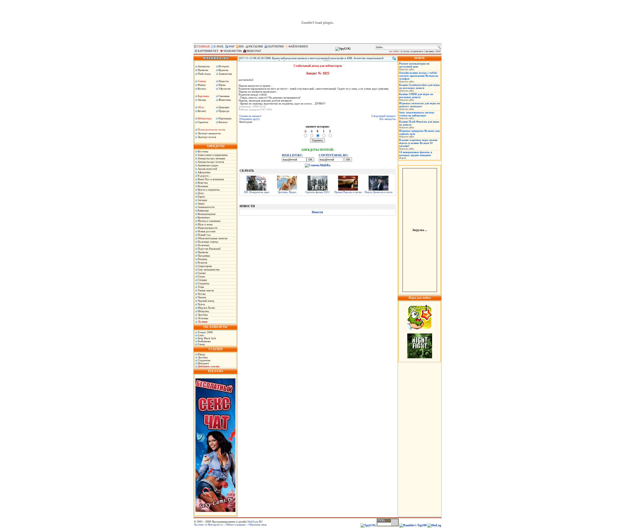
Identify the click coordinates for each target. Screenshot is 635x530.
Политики (203, 245)
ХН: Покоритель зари (256, 192)
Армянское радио (208, 165)
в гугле (405, 51)
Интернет (203, 363)
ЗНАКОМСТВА (232, 50)
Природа (224, 110)
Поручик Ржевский (209, 248)
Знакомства (225, 73)
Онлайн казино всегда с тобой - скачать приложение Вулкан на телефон (418, 75)
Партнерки (225, 118)
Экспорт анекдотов (209, 133)
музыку (429, 51)
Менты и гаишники (209, 220)
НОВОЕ (419, 58)
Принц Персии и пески (348, 192)
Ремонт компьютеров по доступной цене (414, 65)
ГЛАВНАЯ (203, 46)
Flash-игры (204, 73)
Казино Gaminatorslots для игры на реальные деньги (419, 86)
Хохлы (201, 293)
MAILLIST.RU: (292, 155)
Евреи (201, 196)
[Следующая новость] (394, 58)
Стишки (202, 279)
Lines (201, 335)
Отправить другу (249, 118)
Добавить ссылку (209, 366)
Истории (224, 66)
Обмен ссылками (236, 524)
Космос (202, 88)
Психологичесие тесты (211, 129)
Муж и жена (205, 224)
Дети (201, 193)
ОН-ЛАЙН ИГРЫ (215, 327)
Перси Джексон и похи (378, 192)
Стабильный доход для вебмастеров (317, 65)
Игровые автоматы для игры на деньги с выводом (419, 105)
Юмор (201, 354)
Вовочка (203, 182)
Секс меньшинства (209, 269)
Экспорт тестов (207, 136)
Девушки (224, 107)
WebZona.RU (255, 521)
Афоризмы (204, 172)
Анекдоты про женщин (211, 158)
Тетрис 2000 (205, 332)
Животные (225, 99)
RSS (241, 46)
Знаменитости (206, 206)
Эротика (203, 314)
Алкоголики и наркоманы (212, 154)
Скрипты (203, 122)
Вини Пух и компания (211, 179)
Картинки (203, 96)
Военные (203, 186)
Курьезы (223, 69)
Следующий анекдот (383, 115)
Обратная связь (258, 524)
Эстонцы (203, 318)
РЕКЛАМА (215, 371)
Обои (201, 107)
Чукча (201, 304)
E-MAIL (219, 46)
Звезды (202, 99)
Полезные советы (208, 241)
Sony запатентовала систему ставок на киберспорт (417, 114)
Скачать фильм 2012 (317, 192)
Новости (224, 81)
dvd (438, 51)
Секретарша (205, 266)
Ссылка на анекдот (250, 115)
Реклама (202, 259)
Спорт (201, 276)
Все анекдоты (388, 118)
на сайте (394, 51)
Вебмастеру (205, 118)
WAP (231, 46)
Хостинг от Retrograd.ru (208, 524)
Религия (202, 262)
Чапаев (202, 297)
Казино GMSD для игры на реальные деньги (416, 96)
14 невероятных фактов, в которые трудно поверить (415, 154)
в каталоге (417, 51)
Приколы (203, 69)
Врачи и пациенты (209, 189)
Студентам (204, 360)
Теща (201, 286)
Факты (201, 84)
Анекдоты (204, 66)
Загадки (202, 200)
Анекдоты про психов (211, 161)
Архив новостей (207, 168)
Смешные (224, 96)
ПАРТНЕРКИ (276, 46)
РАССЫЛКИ (256, 46)
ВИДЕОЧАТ (254, 50)
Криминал (204, 217)
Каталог (223, 122)
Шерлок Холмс (206, 307)
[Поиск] (439, 47)
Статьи (202, 81)
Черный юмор (206, 300)
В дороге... (204, 175)
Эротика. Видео (287, 192)
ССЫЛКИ (215, 349)
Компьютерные (207, 213)
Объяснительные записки (212, 238)
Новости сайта (406, 69)
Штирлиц (203, 311)
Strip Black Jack (207, 338)
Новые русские (207, 231)
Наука (222, 84)
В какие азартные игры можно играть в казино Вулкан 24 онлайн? (418, 142)
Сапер (201, 344)
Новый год (204, 234)
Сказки (202, 272)
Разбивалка (204, 341)
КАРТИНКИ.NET (208, 50)
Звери (201, 203)
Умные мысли (206, 290)
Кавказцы (203, 210)
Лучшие (203, 321)
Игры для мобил (420, 297)
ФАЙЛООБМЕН (298, 46)
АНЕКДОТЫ (215, 146)
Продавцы (204, 255)
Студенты (203, 283)
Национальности (208, 227)
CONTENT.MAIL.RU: (334, 155)
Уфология (224, 88)
